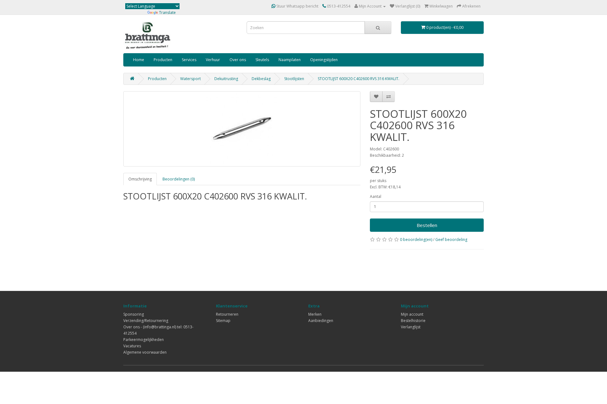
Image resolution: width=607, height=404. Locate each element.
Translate (167, 12)
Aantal (375, 196)
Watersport (190, 78)
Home (138, 59)
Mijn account (412, 314)
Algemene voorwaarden (145, 352)
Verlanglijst (410, 327)
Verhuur (213, 59)
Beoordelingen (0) (178, 179)
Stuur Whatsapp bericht (296, 6)
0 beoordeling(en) (416, 239)
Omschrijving (140, 179)
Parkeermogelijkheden (143, 339)
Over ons (238, 59)
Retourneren (227, 314)
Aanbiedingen (320, 320)
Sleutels (262, 59)
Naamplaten (290, 59)
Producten (163, 59)
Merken (315, 314)
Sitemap (223, 320)
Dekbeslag (261, 78)
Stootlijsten (294, 78)
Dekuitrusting (226, 78)
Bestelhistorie (413, 320)
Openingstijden (324, 59)
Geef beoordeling (451, 239)
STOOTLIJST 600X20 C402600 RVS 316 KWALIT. (358, 78)
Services (189, 59)
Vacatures (132, 346)
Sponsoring (133, 314)
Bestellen (427, 225)
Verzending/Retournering (145, 320)
